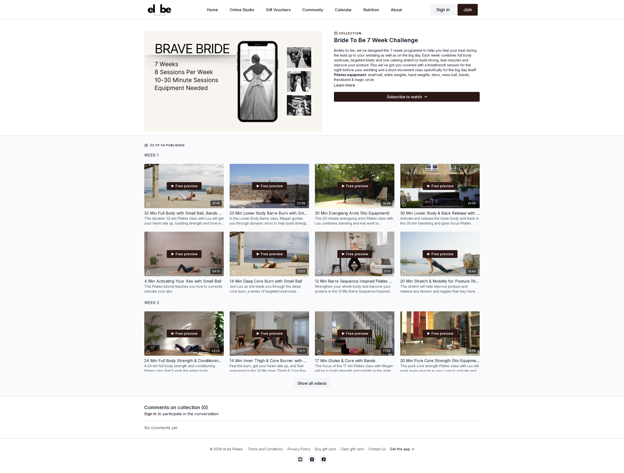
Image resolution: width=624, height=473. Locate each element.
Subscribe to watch (404, 96)
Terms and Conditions (265, 449)
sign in (150, 413)
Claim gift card (352, 449)
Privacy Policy (299, 449)
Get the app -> (402, 449)
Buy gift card (325, 449)
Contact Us (377, 449)
